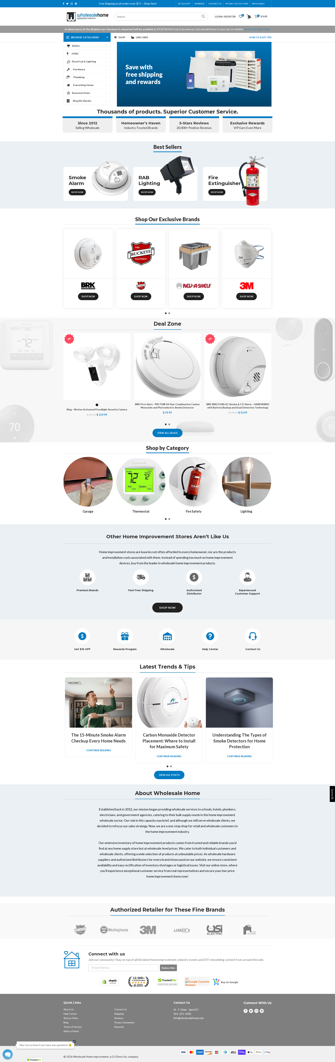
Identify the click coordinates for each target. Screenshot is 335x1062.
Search (203, 17)
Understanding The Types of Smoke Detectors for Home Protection (239, 740)
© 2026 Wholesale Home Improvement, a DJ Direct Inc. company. (101, 1056)
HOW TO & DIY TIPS (260, 37)
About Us (69, 1009)
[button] (8, 1054)
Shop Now (77, 192)
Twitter (67, 3)
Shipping (119, 1013)
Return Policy (71, 1018)
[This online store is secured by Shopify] (109, 981)
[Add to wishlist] (128, 339)
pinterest (76, 3)
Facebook (63, 3)
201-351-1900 (182, 1013)
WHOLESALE (258, 3)
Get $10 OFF (82, 649)
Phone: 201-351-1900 (236, 3)
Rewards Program (125, 649)
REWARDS (199, 3)
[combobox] (161, 17)
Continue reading (98, 750)
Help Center (210, 649)
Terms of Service (73, 1026)
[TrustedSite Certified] (167, 981)
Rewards (119, 1026)
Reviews (119, 1018)
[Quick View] (128, 354)
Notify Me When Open (257, 29)
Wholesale (167, 649)
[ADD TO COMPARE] (128, 347)
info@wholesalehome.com (188, 1018)
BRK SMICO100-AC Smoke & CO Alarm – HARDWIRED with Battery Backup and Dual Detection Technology (237, 406)
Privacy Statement (124, 1022)
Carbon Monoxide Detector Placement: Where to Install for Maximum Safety (169, 740)
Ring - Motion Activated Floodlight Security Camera (97, 409)
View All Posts (169, 774)
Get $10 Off (184, 3)
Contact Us (214, 3)
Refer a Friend (71, 1031)
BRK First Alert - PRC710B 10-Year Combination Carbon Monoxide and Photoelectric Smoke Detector (167, 406)
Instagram (72, 3)
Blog (66, 1022)
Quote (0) (332, 794)
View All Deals (167, 432)
